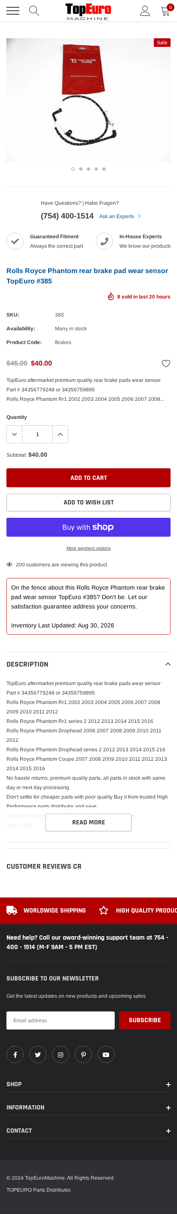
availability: (20, 329)
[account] (145, 11)
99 (19, 565)
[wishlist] (166, 363)
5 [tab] (104, 169)
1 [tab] (73, 169)
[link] (15, 1054)
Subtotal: (16, 455)
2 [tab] (80, 169)
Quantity (16, 417)
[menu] (12, 10)
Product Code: (24, 342)
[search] (34, 11)
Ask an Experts (117, 216)
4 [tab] (96, 169)
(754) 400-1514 (67, 216)
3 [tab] (88, 169)
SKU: (12, 315)
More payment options (89, 548)
